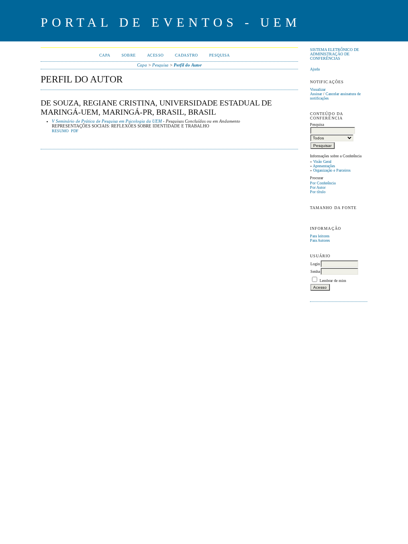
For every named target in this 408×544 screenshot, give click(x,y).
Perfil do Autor (188, 65)
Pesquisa (219, 55)
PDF (74, 131)
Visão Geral (322, 161)
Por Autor (318, 187)
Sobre (129, 55)
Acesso (155, 55)
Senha (315, 271)
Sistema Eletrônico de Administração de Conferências (334, 54)
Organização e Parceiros (332, 170)
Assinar (316, 94)
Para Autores (320, 240)
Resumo (60, 131)
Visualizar (318, 89)
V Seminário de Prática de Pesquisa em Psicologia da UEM (107, 121)
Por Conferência (322, 183)
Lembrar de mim (333, 280)
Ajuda (315, 69)
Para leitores (320, 236)
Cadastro (186, 55)
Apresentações (324, 166)
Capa (104, 55)
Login (315, 264)
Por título (318, 192)
